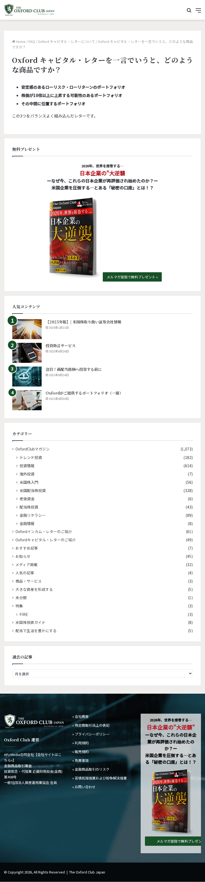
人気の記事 (24, 572)
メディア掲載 (26, 564)
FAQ (32, 41)
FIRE (23, 614)
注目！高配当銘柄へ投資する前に (74, 369)
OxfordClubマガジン (32, 449)
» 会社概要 (80, 716)
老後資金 (26, 498)
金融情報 (26, 523)
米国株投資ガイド (30, 622)
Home (20, 41)
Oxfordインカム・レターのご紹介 (43, 531)
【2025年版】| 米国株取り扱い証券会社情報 (83, 321)
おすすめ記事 (26, 548)
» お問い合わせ (84, 786)
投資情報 (26, 465)
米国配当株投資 (32, 490)
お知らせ (22, 556)
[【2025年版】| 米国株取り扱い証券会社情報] (27, 329)
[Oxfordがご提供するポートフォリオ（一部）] (27, 400)
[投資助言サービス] (27, 353)
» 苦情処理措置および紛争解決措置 (99, 778)
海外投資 (26, 474)
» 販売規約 (80, 751)
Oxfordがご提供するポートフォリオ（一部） (84, 393)
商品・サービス (28, 581)
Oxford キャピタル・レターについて (66, 41)
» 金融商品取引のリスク (90, 769)
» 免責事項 (80, 760)
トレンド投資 (30, 457)
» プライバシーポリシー (90, 734)
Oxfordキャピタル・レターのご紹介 (45, 539)
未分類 (21, 597)
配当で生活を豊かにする (36, 630)
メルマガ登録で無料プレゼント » (132, 276)
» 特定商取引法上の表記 (90, 725)
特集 (19, 605)
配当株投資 (28, 507)
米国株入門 (28, 482)
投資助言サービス (61, 345)
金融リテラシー (32, 515)
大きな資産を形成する (34, 589)
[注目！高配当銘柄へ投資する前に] (27, 377)
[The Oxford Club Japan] (29, 10)
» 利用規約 (80, 742)
